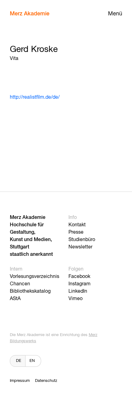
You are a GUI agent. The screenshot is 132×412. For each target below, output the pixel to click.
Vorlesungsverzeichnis (34, 276)
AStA (15, 298)
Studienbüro (81, 239)
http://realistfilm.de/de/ (35, 97)
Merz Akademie (29, 14)
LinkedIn (77, 291)
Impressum (20, 381)
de (18, 361)
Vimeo (75, 298)
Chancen (20, 284)
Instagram (79, 284)
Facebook (79, 276)
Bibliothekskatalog (30, 291)
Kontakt (77, 225)
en (32, 361)
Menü (115, 14)
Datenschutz (46, 381)
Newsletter (80, 247)
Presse (75, 232)
